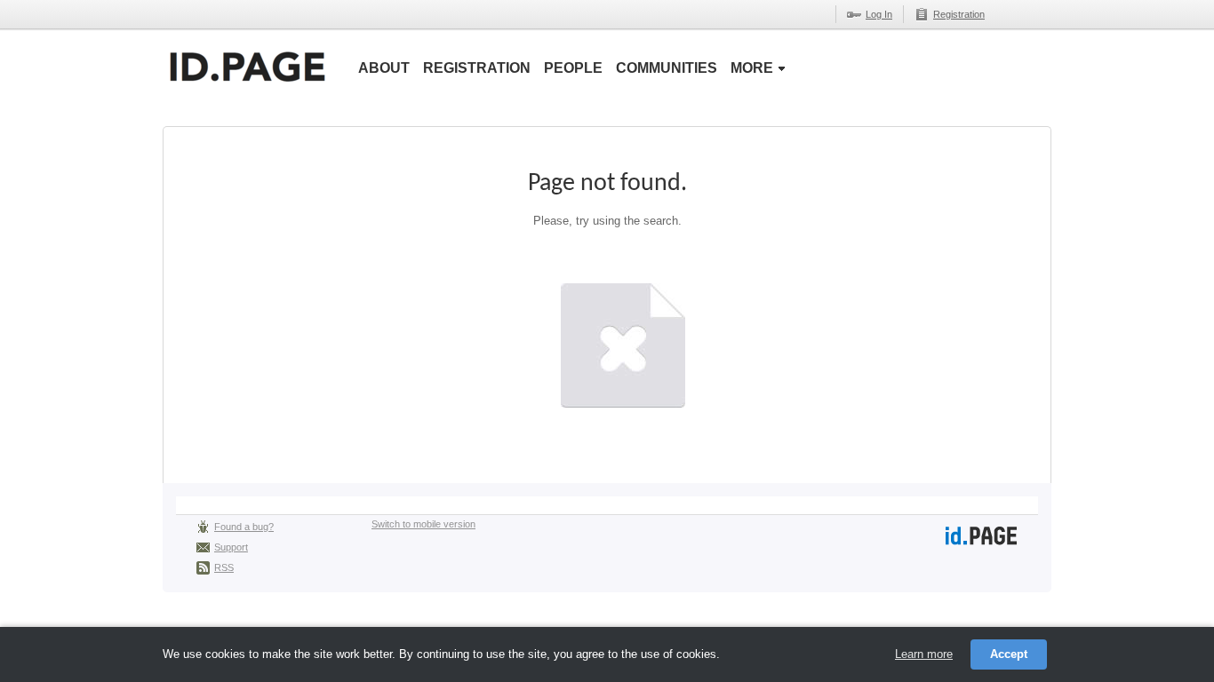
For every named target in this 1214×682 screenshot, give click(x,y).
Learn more (924, 654)
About (384, 67)
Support (231, 547)
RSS (224, 567)
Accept (1008, 654)
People (573, 67)
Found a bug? (244, 526)
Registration (959, 14)
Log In (879, 14)
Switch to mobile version (423, 524)
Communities (666, 67)
